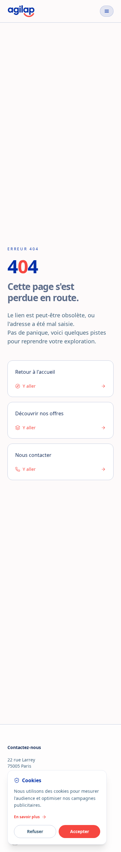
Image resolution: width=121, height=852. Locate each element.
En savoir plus (27, 816)
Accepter (79, 831)
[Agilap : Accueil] (21, 11)
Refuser (35, 831)
